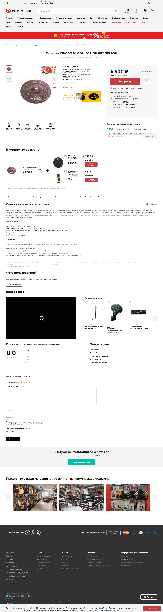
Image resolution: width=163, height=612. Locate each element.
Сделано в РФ (116, 22)
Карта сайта (9, 598)
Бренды (9, 27)
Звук (91, 18)
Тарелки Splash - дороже (99, 356)
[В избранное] (146, 81)
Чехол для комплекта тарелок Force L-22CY (74, 158)
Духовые (55, 22)
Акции (9, 556)
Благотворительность (44, 571)
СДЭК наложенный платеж (70, 568)
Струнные (134, 18)
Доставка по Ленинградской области (100, 565)
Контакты (40, 574)
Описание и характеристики (18, 197)
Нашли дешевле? (147, 71)
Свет (8, 22)
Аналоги (58, 197)
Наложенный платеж (68, 565)
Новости (10, 553)
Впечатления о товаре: (15, 386)
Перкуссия (43, 22)
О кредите (64, 562)
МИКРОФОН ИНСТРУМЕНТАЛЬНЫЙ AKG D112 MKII (115, 330)
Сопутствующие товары (42, 197)
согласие (15, 422)
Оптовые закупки (14, 569)
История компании (43, 556)
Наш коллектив (42, 559)
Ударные (18, 22)
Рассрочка (64, 559)
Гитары (9, 18)
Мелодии (10, 563)
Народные (30, 22)
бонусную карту (122, 75)
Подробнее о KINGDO (97, 350)
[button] (155, 319)
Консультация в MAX (81, 462)
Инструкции (11, 566)
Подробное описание (69, 82)
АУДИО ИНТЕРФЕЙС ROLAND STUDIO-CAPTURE (138, 327)
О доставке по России (94, 559)
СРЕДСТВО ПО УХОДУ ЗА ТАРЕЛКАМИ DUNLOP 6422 (73, 173)
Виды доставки (92, 556)
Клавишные (81, 18)
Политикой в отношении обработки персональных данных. (25, 424)
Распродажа (131, 22)
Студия (145, 18)
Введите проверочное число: (18, 428)
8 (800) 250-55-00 (30, 3)
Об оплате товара (67, 556)
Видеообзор (89, 197)
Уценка (143, 22)
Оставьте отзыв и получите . (42, 344)
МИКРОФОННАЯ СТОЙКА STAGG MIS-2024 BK (94, 327)
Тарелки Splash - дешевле (99, 353)
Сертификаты (41, 565)
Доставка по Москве (94, 562)
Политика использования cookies (102, 610)
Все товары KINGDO (97, 359)
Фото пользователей (73, 197)
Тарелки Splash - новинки (99, 362)
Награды (40, 568)
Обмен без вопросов (128, 559)
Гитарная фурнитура (64, 18)
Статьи (20, 27)
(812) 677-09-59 (47, 3)
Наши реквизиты (127, 565)
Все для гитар (45, 18)
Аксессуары (68, 22)
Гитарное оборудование (26, 18)
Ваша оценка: (11, 382)
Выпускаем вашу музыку (17, 573)
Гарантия (124, 556)
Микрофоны (102, 18)
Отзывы (101, 197)
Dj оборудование (118, 18)
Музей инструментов (15, 576)
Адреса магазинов (43, 562)
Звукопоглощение (99, 22)
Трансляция (82, 22)
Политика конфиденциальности (132, 562)
